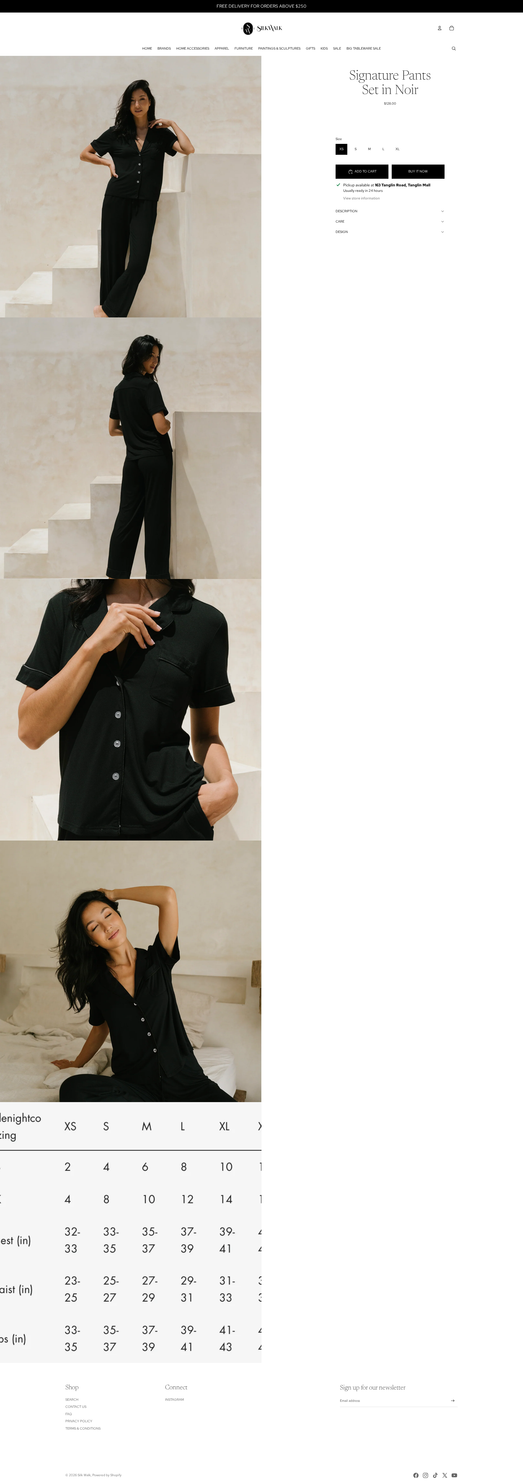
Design (342, 232)
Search (71, 1399)
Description (346, 211)
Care (340, 221)
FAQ (68, 1414)
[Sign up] (453, 1401)
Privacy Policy (78, 1421)
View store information (361, 198)
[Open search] (454, 48)
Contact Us (75, 1407)
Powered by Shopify (106, 1475)
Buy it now (418, 171)
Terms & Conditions (83, 1428)
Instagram (174, 1399)
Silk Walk (84, 1475)
